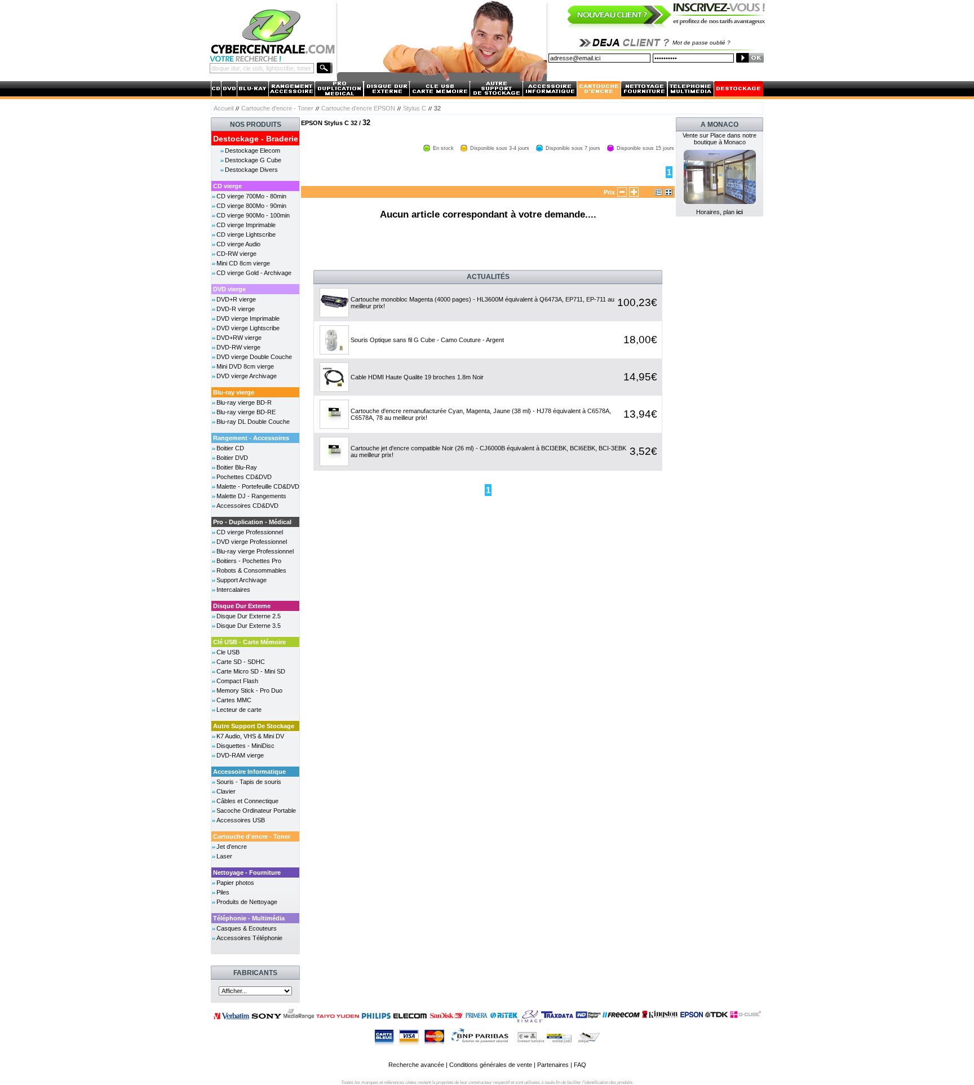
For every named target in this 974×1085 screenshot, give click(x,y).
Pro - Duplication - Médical (252, 522)
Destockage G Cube (253, 160)
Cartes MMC (233, 700)
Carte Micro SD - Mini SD (250, 671)
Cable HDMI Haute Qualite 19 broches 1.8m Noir (417, 377)
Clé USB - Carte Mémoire (249, 642)
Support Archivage (241, 580)
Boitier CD (230, 448)
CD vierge (227, 186)
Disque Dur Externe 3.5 (248, 625)
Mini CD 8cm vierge (243, 263)
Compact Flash (237, 680)
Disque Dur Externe (242, 606)
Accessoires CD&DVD (247, 505)
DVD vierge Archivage (246, 376)
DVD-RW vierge (238, 347)
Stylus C (414, 108)
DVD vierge (229, 289)
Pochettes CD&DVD (244, 476)
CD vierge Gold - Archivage (253, 272)
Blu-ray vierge (233, 392)
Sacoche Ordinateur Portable (256, 810)
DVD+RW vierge (239, 337)
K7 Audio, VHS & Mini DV (250, 736)
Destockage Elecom (252, 150)
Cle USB (228, 652)
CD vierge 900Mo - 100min (253, 215)
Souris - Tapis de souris (248, 781)
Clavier (226, 791)
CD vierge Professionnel (249, 532)
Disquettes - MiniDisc (245, 745)
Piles (222, 892)
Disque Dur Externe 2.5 (248, 616)
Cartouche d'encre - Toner (277, 108)
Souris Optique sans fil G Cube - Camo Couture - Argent (427, 339)
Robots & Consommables (251, 570)
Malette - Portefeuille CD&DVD (257, 486)
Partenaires (553, 1064)
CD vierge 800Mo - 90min (251, 205)
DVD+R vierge (236, 299)
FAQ (580, 1064)
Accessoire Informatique (249, 771)
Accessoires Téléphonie (249, 938)
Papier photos (235, 882)
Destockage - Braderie (255, 138)
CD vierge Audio (238, 244)
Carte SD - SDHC (240, 661)
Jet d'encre (231, 846)
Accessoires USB (240, 820)
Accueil (223, 108)
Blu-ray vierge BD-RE (246, 412)
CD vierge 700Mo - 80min (251, 196)
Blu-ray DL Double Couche (253, 421)
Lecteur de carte (239, 709)
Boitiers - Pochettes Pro (248, 560)
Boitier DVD (232, 457)
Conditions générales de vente (490, 1064)
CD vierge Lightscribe (246, 234)
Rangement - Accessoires (251, 438)
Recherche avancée (416, 1064)
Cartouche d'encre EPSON (358, 108)
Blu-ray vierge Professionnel (255, 551)
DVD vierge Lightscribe (248, 328)
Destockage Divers (251, 169)
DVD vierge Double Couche (254, 356)
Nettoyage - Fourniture (247, 872)
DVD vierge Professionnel (251, 541)
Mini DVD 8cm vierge (245, 366)
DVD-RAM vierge (240, 755)
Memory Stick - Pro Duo (249, 690)
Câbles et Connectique (247, 801)
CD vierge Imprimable (246, 225)
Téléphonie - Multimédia (249, 918)
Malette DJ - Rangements (251, 496)
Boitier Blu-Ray (236, 467)
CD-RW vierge (236, 253)
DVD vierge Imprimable (248, 318)
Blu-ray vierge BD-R (244, 402)
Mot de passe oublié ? (701, 42)
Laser (224, 856)
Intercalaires (233, 589)
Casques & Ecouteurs (246, 928)
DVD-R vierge (235, 308)
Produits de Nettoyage (246, 901)
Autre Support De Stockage (253, 726)
